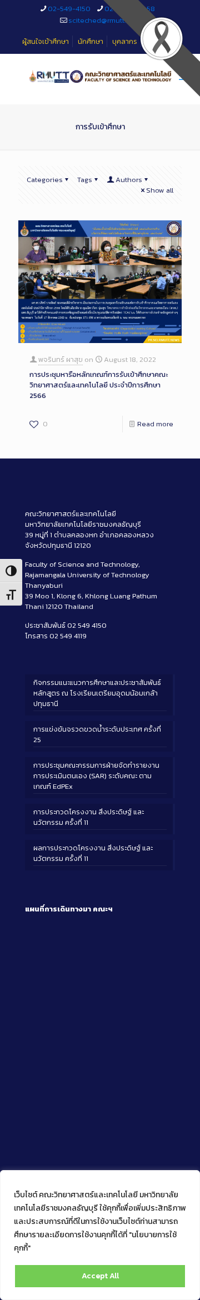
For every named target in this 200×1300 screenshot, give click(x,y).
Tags (84, 179)
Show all (159, 190)
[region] (100, 1235)
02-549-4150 (69, 8)
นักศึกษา (90, 41)
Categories (45, 179)
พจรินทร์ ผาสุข (60, 359)
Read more (155, 424)
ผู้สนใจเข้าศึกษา (45, 41)
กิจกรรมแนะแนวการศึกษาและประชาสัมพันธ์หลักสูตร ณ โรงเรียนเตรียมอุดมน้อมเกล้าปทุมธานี (97, 693)
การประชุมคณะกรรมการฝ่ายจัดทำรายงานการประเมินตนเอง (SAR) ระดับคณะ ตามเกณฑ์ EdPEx (96, 776)
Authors (129, 179)
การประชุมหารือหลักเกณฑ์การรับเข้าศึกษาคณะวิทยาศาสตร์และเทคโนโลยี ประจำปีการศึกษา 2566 (98, 385)
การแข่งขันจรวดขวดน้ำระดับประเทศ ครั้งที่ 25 (97, 734)
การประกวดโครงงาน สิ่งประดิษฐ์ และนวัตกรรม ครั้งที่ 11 (88, 817)
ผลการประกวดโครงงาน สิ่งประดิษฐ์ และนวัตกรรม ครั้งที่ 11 (93, 853)
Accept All (100, 1276)
